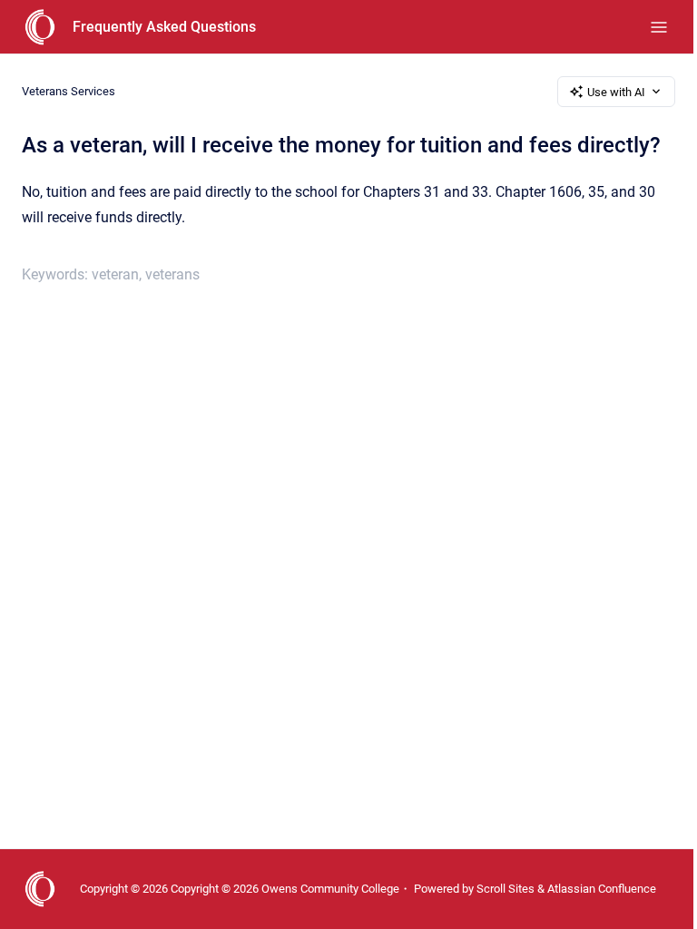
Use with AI (616, 92)
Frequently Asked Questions (164, 26)
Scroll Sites (505, 888)
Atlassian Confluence (601, 888)
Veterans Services (68, 91)
